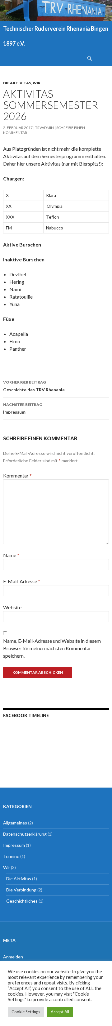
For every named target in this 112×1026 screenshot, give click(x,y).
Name (11, 555)
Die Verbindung (21, 889)
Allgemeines (15, 822)
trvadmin (44, 127)
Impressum (22, 408)
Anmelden (13, 956)
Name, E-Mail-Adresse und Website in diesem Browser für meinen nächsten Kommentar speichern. (52, 648)
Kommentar (17, 475)
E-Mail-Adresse (21, 581)
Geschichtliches (22, 901)
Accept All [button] (60, 1011)
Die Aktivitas (17, 83)
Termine (11, 856)
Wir (36, 83)
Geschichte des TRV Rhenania (34, 386)
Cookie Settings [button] (26, 1011)
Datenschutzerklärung (25, 834)
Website (12, 607)
